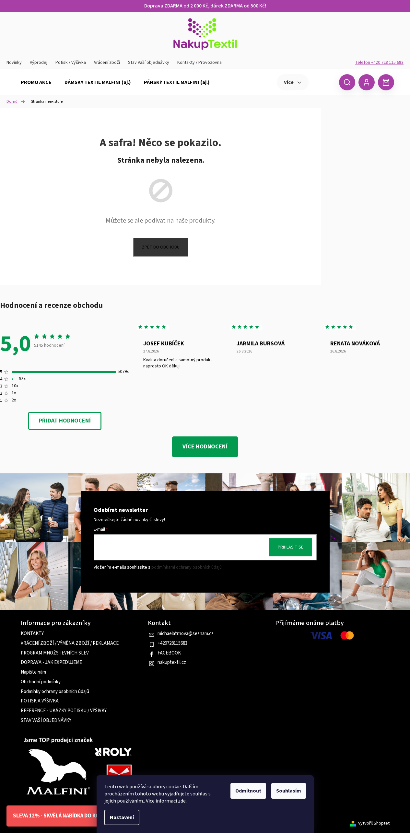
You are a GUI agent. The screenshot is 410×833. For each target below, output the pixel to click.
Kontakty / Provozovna (199, 62)
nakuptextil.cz (172, 662)
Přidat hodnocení (64, 421)
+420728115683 (172, 643)
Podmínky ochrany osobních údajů (55, 691)
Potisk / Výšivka (70, 62)
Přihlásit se (290, 547)
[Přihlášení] (366, 82)
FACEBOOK (169, 653)
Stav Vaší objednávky (148, 62)
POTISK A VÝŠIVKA (40, 701)
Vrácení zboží (107, 62)
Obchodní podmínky (41, 682)
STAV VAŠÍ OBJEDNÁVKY (46, 720)
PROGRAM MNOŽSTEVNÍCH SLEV (55, 653)
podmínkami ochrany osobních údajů (186, 567)
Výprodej (38, 62)
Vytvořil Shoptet (374, 823)
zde (182, 800)
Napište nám (33, 672)
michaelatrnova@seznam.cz (186, 634)
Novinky (14, 62)
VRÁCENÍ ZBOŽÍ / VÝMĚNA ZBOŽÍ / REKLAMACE (70, 643)
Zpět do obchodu (161, 247)
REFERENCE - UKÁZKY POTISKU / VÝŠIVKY (64, 711)
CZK (323, 82)
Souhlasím (288, 790)
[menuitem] (36, 82)
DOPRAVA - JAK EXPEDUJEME (51, 662)
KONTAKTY (32, 634)
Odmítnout (248, 790)
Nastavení (122, 817)
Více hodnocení (204, 447)
